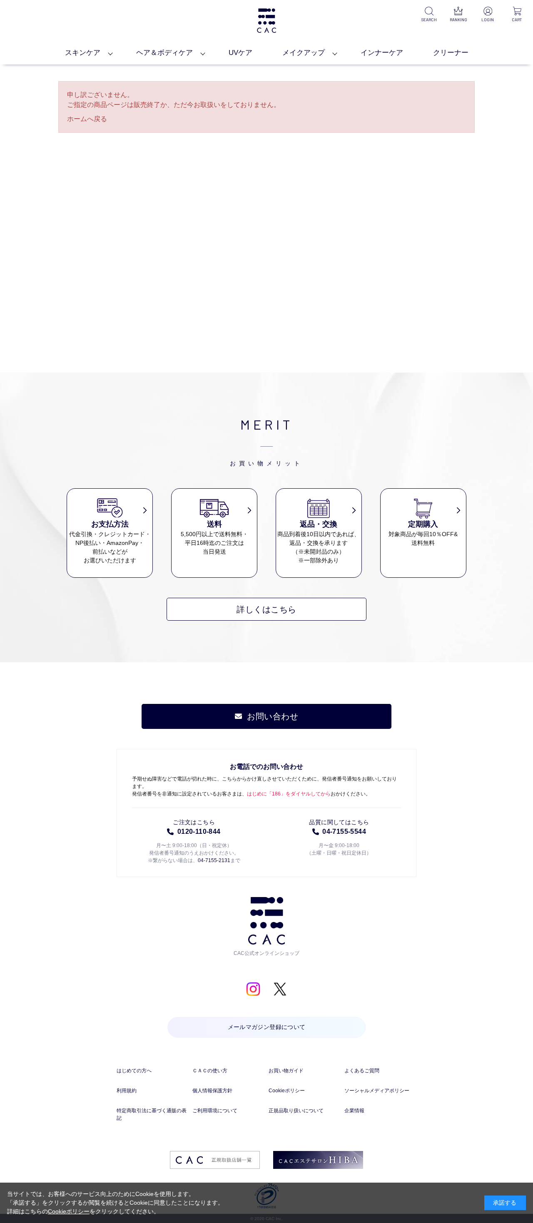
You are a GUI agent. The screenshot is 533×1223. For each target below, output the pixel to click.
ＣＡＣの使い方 (209, 1071)
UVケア (240, 53)
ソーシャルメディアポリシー (376, 1091)
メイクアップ (303, 53)
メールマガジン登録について (267, 1027)
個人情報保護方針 (212, 1091)
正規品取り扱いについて (296, 1111)
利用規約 (127, 1091)
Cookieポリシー (287, 1091)
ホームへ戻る (87, 118)
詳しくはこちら (266, 609)
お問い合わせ (272, 716)
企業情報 (354, 1111)
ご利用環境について (214, 1111)
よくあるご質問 (361, 1071)
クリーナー (450, 53)
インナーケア (382, 53)
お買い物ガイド (286, 1071)
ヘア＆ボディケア (164, 53)
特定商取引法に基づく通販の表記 (152, 1114)
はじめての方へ (134, 1071)
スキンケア (82, 53)
